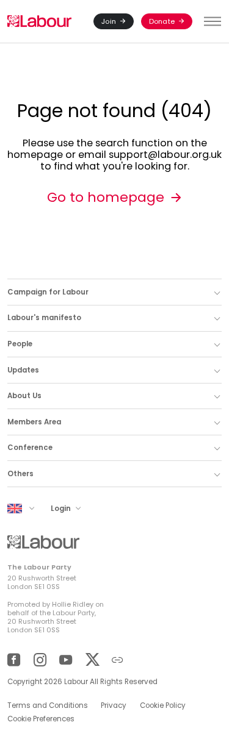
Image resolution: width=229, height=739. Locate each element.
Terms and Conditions (47, 705)
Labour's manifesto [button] (44, 318)
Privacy (113, 705)
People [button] (19, 344)
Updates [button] (23, 370)
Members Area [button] (34, 422)
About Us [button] (24, 396)
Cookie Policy (163, 705)
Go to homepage (105, 197)
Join (108, 21)
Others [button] (20, 474)
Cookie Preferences (41, 719)
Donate (162, 21)
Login (62, 508)
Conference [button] (30, 447)
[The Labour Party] (39, 22)
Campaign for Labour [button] (48, 292)
